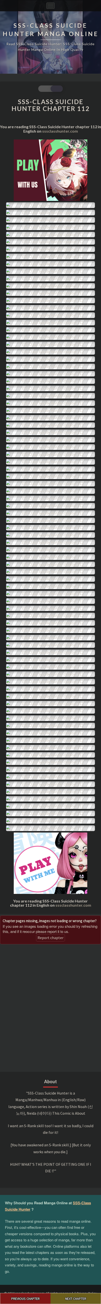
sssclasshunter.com (60, 131)
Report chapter (50, 937)
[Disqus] (50, 1007)
